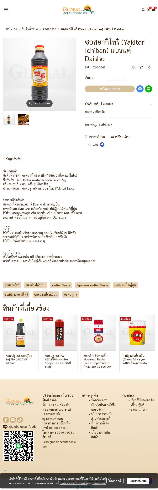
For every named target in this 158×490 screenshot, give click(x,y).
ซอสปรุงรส (49, 29)
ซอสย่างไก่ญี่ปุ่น (35, 285)
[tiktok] (20, 420)
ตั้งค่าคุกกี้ (115, 481)
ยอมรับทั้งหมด (138, 481)
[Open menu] (6, 9)
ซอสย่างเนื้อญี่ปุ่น (125, 285)
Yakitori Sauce (61, 285)
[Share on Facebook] (102, 144)
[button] (143, 9)
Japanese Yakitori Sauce (92, 285)
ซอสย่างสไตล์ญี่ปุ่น (46, 294)
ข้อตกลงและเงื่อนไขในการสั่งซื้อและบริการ (103, 404)
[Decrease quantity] (110, 78)
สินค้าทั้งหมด (30, 29)
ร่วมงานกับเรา (139, 409)
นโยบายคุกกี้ (99, 483)
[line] (13, 420)
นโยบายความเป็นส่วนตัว (73, 483)
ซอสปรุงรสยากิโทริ (16, 294)
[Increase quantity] (124, 78)
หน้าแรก (11, 29)
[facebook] (6, 420)
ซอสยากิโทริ (12, 285)
